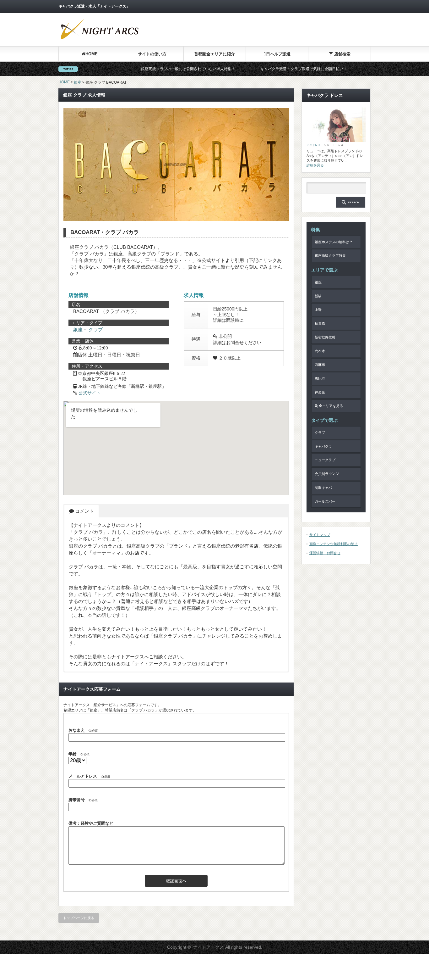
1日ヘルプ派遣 (277, 54)
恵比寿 (320, 378)
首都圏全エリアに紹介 (214, 54)
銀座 (77, 82)
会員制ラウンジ (327, 474)
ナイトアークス (208, 947)
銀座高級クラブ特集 (330, 255)
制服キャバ (323, 487)
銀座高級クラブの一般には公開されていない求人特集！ (161, 69)
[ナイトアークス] (99, 39)
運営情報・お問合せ (324, 553)
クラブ (96, 329)
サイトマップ (319, 535)
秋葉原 (320, 323)
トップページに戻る (78, 918)
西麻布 (320, 364)
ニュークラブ (325, 460)
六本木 (320, 351)
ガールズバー (325, 501)
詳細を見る (315, 165)
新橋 (318, 296)
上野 (318, 309)
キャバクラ (323, 446)
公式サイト (89, 393)
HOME (91, 54)
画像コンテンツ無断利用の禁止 (333, 544)
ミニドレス (314, 145)
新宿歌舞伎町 (325, 337)
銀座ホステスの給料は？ (334, 242)
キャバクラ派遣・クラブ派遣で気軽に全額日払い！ (276, 69)
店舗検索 (341, 54)
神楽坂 (320, 392)
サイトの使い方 (152, 54)
